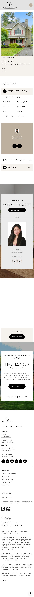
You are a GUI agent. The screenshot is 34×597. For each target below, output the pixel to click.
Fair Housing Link (6, 493)
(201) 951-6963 (17, 136)
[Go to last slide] (14, 146)
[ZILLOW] (25, 461)
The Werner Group (6, 497)
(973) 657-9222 (10, 442)
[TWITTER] (16, 461)
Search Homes (6, 482)
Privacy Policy (17, 525)
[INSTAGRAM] (7, 461)
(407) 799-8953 (7, 440)
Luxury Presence (13, 522)
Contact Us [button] (5, 485)
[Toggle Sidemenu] (31, 5)
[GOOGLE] (20, 461)
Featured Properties (8, 473)
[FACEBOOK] (3, 461)
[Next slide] (19, 146)
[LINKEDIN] (12, 461)
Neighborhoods (7, 476)
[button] (17, 386)
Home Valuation (7, 479)
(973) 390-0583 (22, 397)
